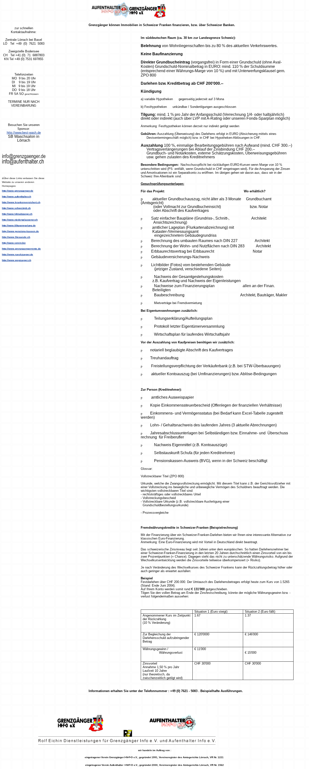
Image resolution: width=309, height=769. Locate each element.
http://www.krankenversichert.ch (21, 202)
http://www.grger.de (17, 190)
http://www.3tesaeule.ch (16, 237)
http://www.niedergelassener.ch (20, 219)
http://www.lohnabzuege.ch (17, 214)
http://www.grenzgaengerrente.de (21, 248)
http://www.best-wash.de (24, 132)
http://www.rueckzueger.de (17, 254)
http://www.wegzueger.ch (16, 260)
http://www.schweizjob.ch (16, 208)
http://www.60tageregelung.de (18, 225)
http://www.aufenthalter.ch (16, 196)
